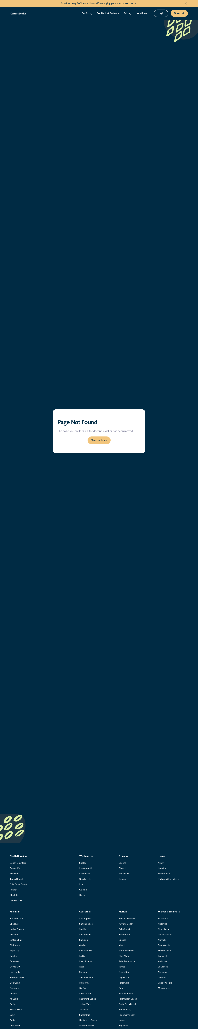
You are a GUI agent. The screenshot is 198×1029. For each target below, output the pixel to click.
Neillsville (162, 924)
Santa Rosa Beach (127, 1004)
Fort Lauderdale (126, 950)
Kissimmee (124, 934)
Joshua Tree (85, 1004)
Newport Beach (87, 1025)
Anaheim (83, 1009)
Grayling (14, 956)
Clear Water (124, 956)
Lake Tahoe (85, 993)
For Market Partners (108, 13)
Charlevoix (15, 924)
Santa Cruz (84, 1015)
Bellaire (13, 1004)
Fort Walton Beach (128, 999)
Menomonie (164, 988)
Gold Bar (83, 889)
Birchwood (163, 918)
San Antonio (164, 873)
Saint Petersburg (127, 961)
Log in (161, 13)
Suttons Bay (16, 940)
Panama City (125, 1009)
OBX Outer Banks (18, 884)
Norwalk (162, 940)
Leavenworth (85, 868)
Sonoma (83, 972)
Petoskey (14, 961)
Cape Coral (124, 977)
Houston (162, 868)
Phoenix (123, 868)
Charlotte (14, 895)
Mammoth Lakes (87, 999)
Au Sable (14, 999)
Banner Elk (15, 868)
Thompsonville (17, 977)
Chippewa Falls (165, 983)
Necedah (162, 972)
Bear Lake (15, 983)
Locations (141, 13)
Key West (123, 1025)
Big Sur (82, 988)
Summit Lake (164, 950)
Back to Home (99, 440)
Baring (82, 895)
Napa (81, 966)
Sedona (122, 863)
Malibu (82, 956)
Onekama (14, 988)
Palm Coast (124, 929)
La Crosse (163, 966)
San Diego (84, 929)
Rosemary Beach (127, 1015)
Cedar (13, 1020)
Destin (122, 988)
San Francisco (86, 924)
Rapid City (14, 950)
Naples (122, 1020)
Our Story (87, 13)
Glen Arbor (15, 1025)
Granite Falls (85, 879)
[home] (18, 13)
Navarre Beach (126, 924)
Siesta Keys (124, 972)
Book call (179, 13)
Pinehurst (14, 873)
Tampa (122, 966)
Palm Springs (85, 961)
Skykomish (84, 873)
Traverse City (16, 918)
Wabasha (162, 961)
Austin (161, 863)
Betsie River (16, 1009)
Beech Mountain (18, 863)
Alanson (14, 934)
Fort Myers (124, 983)
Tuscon (122, 879)
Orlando (122, 940)
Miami (122, 945)
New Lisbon (163, 929)
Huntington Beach (88, 1020)
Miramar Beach (126, 993)
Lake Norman (16, 900)
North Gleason (165, 934)
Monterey (84, 983)
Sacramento (85, 934)
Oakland (83, 945)
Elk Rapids (15, 945)
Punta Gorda (164, 945)
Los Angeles (85, 918)
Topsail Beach (16, 879)
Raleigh (13, 889)
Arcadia (13, 993)
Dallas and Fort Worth (168, 879)
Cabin (12, 1015)
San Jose (83, 940)
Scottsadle (124, 873)
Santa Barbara (86, 977)
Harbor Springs (17, 929)
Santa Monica (85, 950)
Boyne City (15, 966)
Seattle (83, 863)
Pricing (127, 13)
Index (82, 884)
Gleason (162, 977)
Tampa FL (163, 956)
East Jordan (15, 972)
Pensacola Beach (127, 918)
